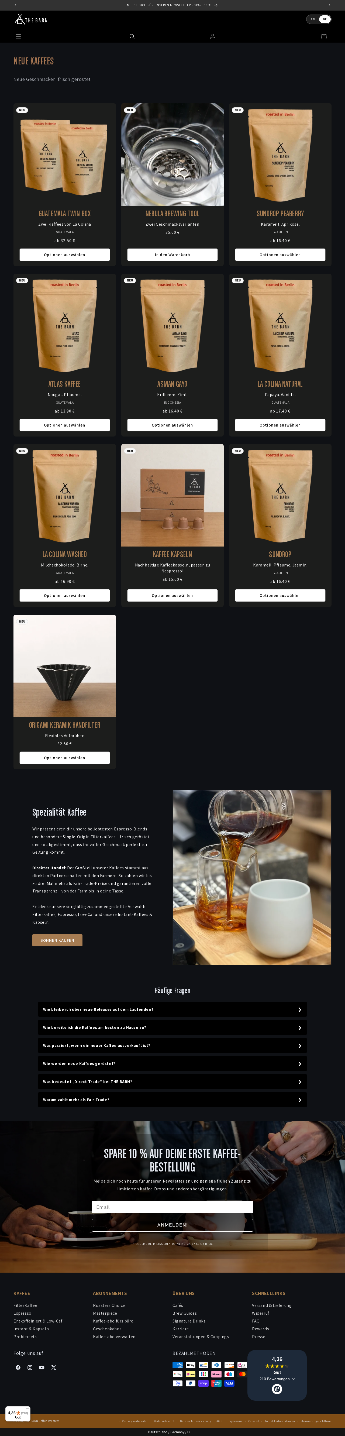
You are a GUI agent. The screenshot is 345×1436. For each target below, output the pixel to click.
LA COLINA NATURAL (280, 384)
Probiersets (25, 1336)
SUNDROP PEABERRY (280, 214)
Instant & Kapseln (31, 1329)
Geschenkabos (107, 1329)
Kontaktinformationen (279, 1421)
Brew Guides (184, 1313)
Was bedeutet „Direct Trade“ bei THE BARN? (87, 1081)
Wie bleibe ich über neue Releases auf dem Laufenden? (98, 1009)
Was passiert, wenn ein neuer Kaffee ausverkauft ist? (96, 1045)
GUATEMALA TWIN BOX (65, 214)
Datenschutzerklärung (195, 1421)
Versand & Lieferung (272, 1305)
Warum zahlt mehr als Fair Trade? (76, 1099)
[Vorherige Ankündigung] (15, 5)
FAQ (256, 1321)
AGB (219, 1421)
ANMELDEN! (172, 1225)
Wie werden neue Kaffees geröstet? (79, 1063)
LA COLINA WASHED (65, 555)
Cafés (177, 1305)
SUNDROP (280, 555)
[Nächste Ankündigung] (330, 5)
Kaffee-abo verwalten (114, 1336)
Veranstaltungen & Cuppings (200, 1336)
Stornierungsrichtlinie (316, 1421)
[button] (132, 37)
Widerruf (260, 1313)
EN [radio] (313, 19)
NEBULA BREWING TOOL (172, 214)
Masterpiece (105, 1313)
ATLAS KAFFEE (65, 384)
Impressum (235, 1421)
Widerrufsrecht (164, 1421)
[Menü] (27, 1409)
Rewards (260, 1329)
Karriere (180, 1329)
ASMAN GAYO (172, 384)
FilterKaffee (25, 1305)
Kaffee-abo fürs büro (113, 1321)
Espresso (22, 1313)
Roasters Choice (109, 1305)
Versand (253, 1421)
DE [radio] (325, 19)
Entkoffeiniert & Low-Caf (37, 1321)
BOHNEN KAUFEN (57, 940)
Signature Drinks (189, 1321)
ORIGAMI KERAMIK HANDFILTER (65, 726)
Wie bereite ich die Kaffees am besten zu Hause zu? (94, 1027)
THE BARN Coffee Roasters (42, 1421)
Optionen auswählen (64, 254)
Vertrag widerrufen (135, 1421)
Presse (258, 1336)
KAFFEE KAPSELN (172, 555)
